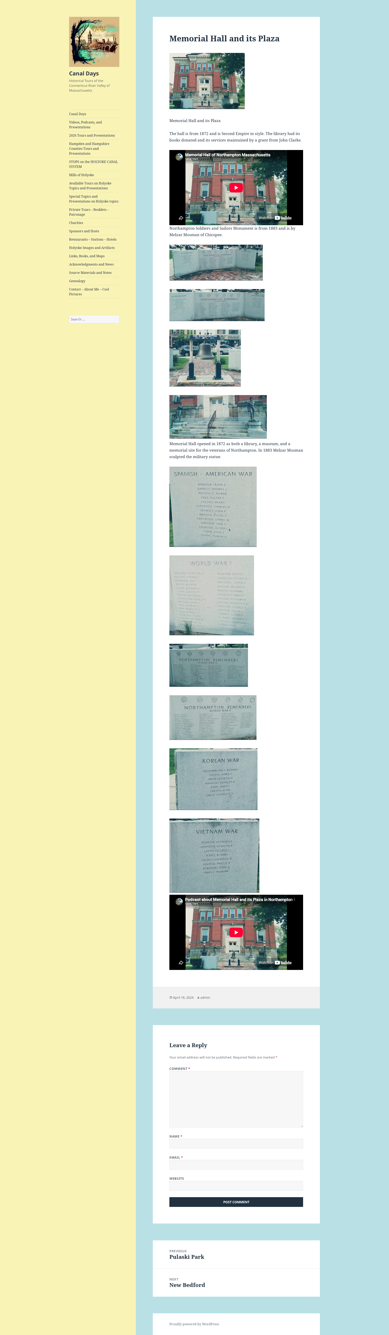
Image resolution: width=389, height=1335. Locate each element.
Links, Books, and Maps (87, 256)
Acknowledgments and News (91, 264)
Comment (179, 1068)
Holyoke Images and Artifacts (92, 247)
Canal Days (84, 73)
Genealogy (77, 281)
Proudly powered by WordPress (194, 1324)
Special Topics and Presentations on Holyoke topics (94, 199)
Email (176, 1157)
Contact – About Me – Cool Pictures (89, 291)
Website (176, 1178)
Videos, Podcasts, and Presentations (85, 124)
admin (205, 997)
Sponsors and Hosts (84, 231)
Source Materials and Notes (90, 272)
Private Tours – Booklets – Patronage (89, 212)
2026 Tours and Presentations (92, 135)
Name (176, 1136)
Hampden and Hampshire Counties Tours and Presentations (89, 148)
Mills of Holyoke (81, 175)
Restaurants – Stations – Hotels (92, 239)
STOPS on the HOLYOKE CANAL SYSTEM (93, 164)
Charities (76, 223)
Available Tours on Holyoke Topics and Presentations (90, 185)
